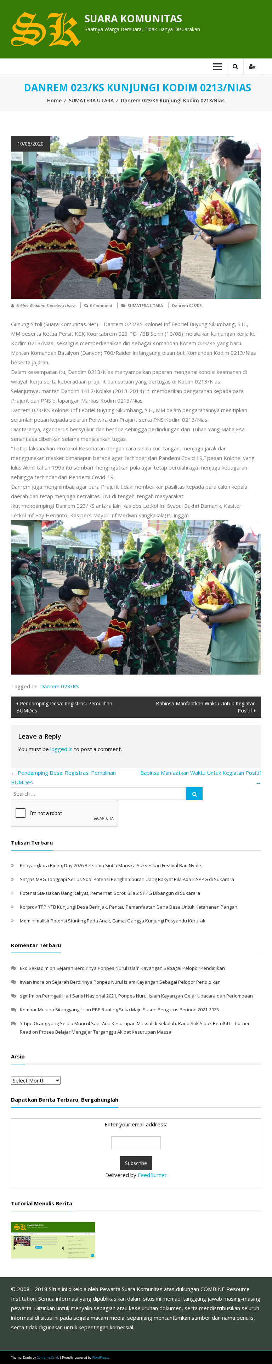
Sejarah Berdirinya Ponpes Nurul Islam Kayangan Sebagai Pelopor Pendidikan (140, 968)
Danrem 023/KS (187, 305)
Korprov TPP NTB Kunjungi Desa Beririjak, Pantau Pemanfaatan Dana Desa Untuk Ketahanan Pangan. (129, 907)
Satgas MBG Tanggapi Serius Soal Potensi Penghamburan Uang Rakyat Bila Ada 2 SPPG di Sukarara (127, 879)
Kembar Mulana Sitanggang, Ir (52, 1009)
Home (54, 100)
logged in (61, 748)
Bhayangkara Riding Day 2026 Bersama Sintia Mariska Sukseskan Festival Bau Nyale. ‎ (111, 865)
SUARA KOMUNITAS (133, 18)
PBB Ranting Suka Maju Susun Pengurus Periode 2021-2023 (155, 1009)
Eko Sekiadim (34, 968)
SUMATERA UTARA (91, 100)
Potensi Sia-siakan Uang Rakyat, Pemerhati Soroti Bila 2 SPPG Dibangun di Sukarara (110, 893)
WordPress (100, 1357)
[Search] (194, 793)
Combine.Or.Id (47, 1357)
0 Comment (101, 305)
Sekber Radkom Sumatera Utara (45, 305)
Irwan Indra (32, 982)
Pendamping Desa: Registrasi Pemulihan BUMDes (64, 707)
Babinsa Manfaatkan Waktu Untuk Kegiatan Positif (206, 707)
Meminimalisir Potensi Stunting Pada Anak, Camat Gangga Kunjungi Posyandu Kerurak (112, 920)
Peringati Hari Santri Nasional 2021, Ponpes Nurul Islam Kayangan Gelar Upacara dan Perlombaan (147, 996)
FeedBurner (152, 1174)
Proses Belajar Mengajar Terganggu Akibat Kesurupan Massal (105, 1032)
